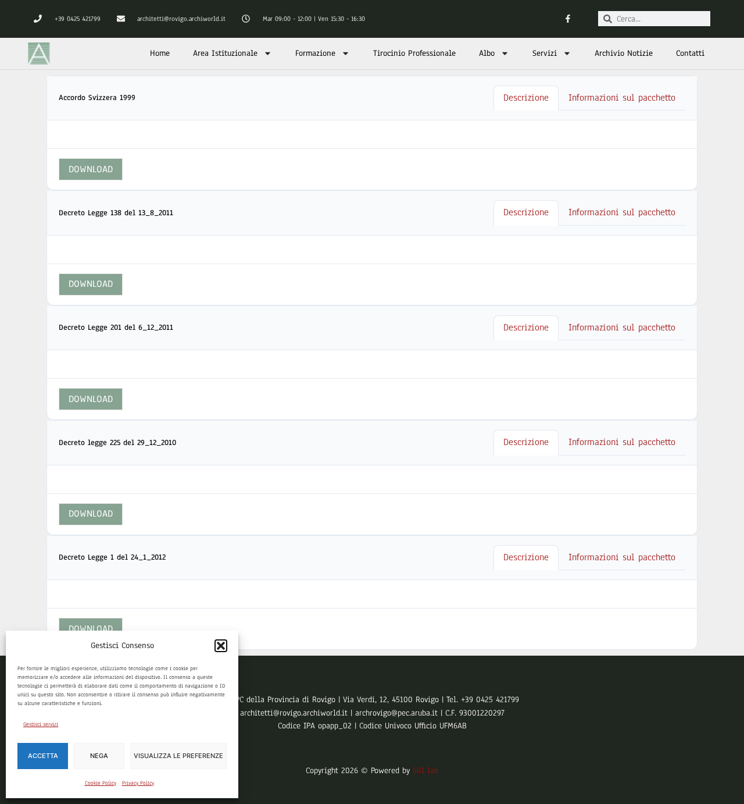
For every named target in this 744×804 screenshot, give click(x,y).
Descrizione (526, 97)
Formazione (315, 53)
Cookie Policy (100, 783)
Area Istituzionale (225, 53)
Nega (99, 756)
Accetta (43, 756)
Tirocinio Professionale (414, 53)
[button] (221, 646)
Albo (487, 53)
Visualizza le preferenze (178, 756)
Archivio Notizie (624, 53)
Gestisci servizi (40, 724)
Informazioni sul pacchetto (621, 97)
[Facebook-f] (568, 19)
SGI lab (425, 770)
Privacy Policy (138, 783)
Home (160, 53)
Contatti (690, 53)
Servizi (544, 53)
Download (91, 169)
